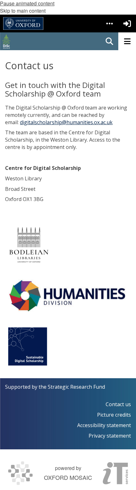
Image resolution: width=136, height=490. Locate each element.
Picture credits (114, 414)
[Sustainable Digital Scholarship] (27, 346)
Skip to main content (23, 10)
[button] (109, 23)
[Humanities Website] (68, 295)
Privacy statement (110, 435)
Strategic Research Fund (76, 386)
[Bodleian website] (29, 245)
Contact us (118, 404)
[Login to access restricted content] (127, 23)
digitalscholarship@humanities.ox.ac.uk (66, 122)
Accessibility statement (104, 425)
